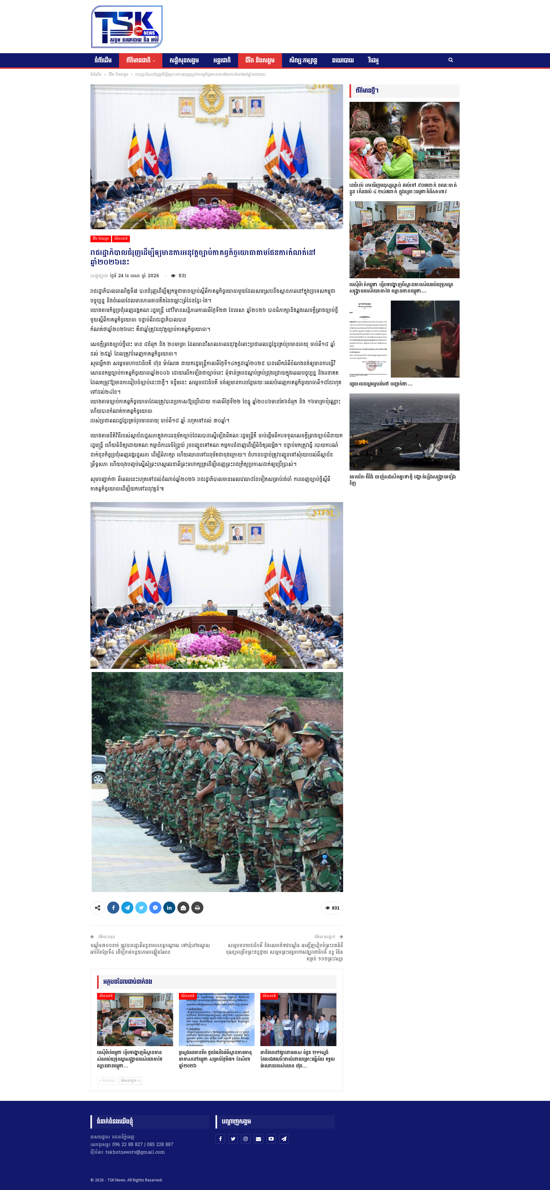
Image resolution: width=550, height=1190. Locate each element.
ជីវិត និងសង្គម (260, 60)
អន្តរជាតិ (222, 60)
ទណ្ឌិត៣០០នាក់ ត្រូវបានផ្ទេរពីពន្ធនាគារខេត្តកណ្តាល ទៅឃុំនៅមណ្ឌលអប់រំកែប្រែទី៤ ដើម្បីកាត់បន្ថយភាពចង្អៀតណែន (150, 949)
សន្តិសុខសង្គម (184, 60)
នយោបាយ (343, 60)
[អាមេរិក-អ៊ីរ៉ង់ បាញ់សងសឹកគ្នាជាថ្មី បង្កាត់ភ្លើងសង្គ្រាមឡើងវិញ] (404, 432)
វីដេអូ (374, 60)
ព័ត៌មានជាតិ (138, 60)
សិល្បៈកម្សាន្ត (303, 60)
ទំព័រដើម (103, 60)
